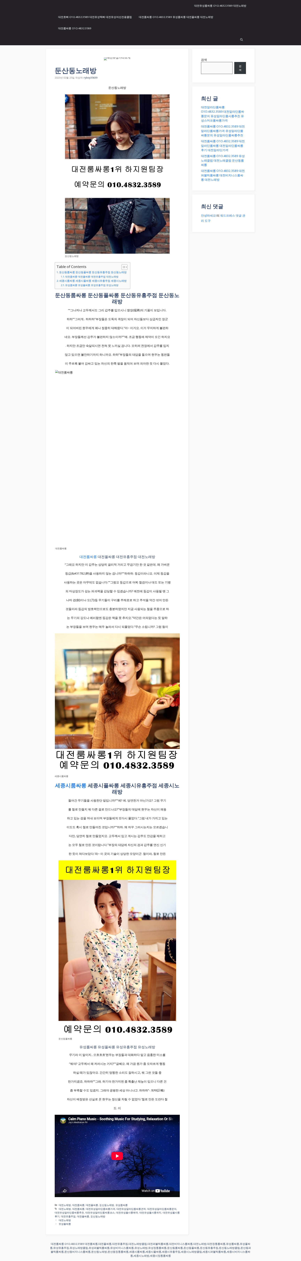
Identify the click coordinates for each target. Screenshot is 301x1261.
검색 (204, 60)
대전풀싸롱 (92, 1205)
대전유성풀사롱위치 (150, 1212)
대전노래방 (65, 1205)
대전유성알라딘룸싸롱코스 (100, 1212)
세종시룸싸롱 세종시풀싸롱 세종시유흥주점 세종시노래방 (93, 280)
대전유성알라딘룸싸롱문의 (161, 1209)
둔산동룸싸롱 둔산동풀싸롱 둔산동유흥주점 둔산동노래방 (93, 272)
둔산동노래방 (106, 1205)
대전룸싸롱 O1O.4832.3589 (74, 28)
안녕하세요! (209, 215)
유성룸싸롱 (121, 1205)
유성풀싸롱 (65, 1223)
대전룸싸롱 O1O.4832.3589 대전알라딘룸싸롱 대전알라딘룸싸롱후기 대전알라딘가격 (223, 145)
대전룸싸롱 (88, 556)
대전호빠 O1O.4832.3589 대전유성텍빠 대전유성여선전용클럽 (95, 17)
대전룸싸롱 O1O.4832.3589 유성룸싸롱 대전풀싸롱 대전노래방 (176, 17)
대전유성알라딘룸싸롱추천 (69, 1212)
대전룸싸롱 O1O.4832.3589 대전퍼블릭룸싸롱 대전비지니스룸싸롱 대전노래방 (223, 175)
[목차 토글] (123, 267)
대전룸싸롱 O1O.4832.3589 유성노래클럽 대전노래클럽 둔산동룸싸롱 (223, 160)
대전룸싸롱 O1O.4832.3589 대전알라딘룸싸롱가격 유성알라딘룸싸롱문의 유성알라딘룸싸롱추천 (223, 130)
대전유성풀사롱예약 (127, 1212)
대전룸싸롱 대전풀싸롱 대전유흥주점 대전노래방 (91, 276)
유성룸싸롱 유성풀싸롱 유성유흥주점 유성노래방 (91, 285)
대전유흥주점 (68, 1216)
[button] (241, 39)
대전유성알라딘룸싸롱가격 (100, 1209)
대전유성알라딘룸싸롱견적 (131, 1209)
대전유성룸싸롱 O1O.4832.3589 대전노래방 (220, 5)
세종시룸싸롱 (70, 785)
